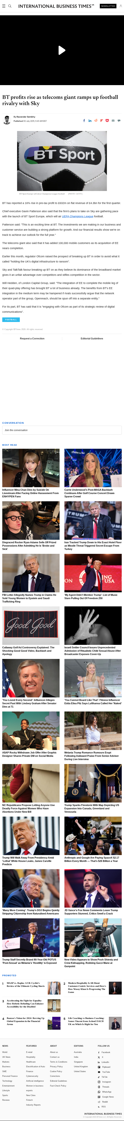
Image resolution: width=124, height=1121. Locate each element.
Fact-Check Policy (58, 1086)
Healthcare (31, 1062)
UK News (6, 1057)
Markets (5, 1062)
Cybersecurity (32, 1076)
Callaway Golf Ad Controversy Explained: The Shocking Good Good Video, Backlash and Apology (28, 650)
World (4, 1052)
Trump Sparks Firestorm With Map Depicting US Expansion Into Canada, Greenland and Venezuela (91, 808)
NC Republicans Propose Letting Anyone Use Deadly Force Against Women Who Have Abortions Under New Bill (28, 808)
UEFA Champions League (77, 216)
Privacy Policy (56, 1066)
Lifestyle (6, 1090)
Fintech (29, 1100)
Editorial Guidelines (92, 338)
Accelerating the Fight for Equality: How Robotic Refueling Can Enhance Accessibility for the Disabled (25, 1003)
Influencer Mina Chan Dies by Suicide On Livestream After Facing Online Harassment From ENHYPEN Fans (30, 493)
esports (29, 1090)
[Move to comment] (119, 120)
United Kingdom (81, 1066)
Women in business (34, 1086)
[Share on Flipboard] (101, 120)
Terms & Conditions (58, 1062)
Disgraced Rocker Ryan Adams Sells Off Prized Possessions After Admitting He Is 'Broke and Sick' (29, 545)
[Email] (113, 120)
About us (54, 1052)
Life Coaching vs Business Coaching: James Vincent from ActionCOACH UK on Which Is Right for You (86, 1021)
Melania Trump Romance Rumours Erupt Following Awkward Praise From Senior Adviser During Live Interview (91, 756)
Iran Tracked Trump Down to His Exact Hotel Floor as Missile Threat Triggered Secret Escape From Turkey (93, 545)
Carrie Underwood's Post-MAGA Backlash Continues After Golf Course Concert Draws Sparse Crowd (89, 493)
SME (4, 1071)
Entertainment (8, 1086)
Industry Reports (33, 1105)
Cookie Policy (56, 1071)
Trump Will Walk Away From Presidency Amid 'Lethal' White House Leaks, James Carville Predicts (28, 861)
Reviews (6, 1100)
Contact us (55, 1057)
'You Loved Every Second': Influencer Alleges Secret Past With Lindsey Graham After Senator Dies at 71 (29, 703)
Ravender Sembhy (26, 116)
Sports (5, 1095)
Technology (7, 1081)
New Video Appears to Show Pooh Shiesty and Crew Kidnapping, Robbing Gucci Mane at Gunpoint (91, 963)
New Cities (31, 1095)
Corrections (55, 1076)
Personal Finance (10, 1076)
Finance (29, 1071)
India (76, 1057)
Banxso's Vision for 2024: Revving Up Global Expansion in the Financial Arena (25, 1021)
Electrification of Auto (35, 1066)
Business (6, 1066)
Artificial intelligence (35, 1081)
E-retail (29, 1052)
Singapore (78, 1062)
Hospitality (30, 1057)
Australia (78, 1052)
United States (80, 1071)
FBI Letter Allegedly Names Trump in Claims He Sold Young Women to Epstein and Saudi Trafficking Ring (29, 598)
